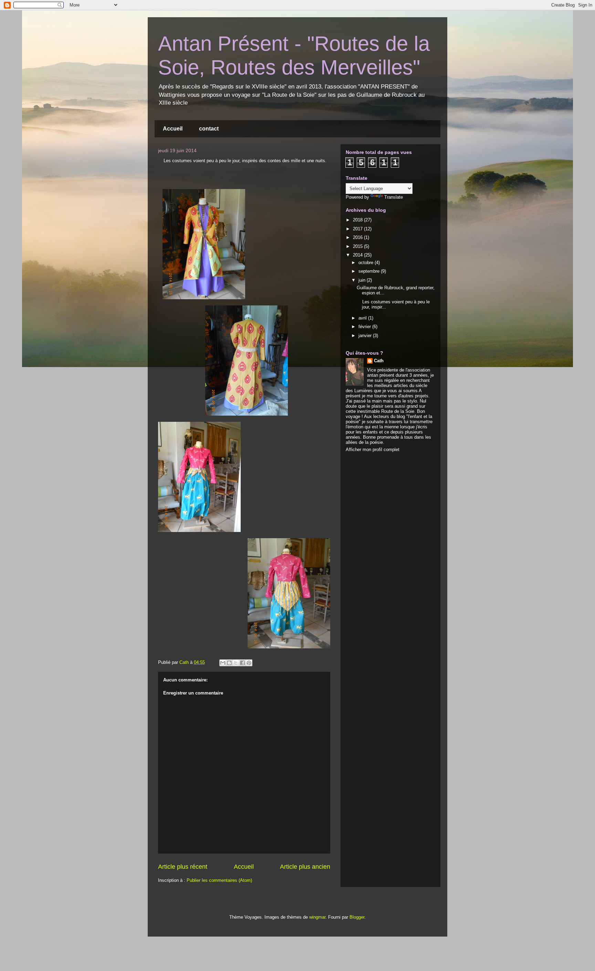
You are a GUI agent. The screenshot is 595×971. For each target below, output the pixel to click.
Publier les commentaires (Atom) (219, 880)
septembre (369, 271)
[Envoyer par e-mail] (222, 662)
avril (363, 318)
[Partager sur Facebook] (242, 662)
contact (209, 129)
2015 (358, 246)
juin (362, 280)
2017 (358, 228)
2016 (358, 237)
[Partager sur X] (235, 662)
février (365, 326)
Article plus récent (182, 866)
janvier (365, 335)
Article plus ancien (305, 866)
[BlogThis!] (229, 662)
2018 (358, 219)
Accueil (172, 129)
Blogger (356, 917)
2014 (358, 255)
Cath (379, 360)
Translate (393, 197)
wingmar (317, 917)
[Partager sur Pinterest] (249, 662)
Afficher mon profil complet (372, 449)
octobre (366, 262)
